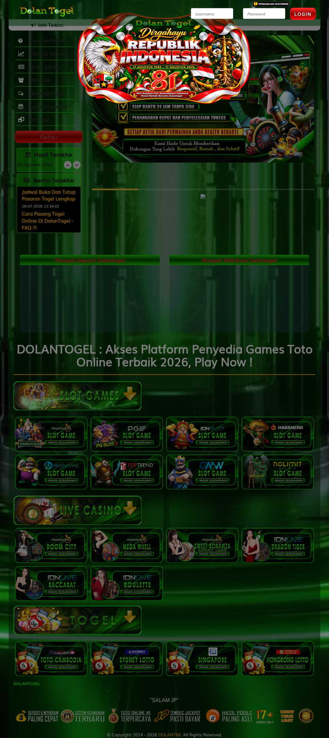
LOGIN (303, 14)
